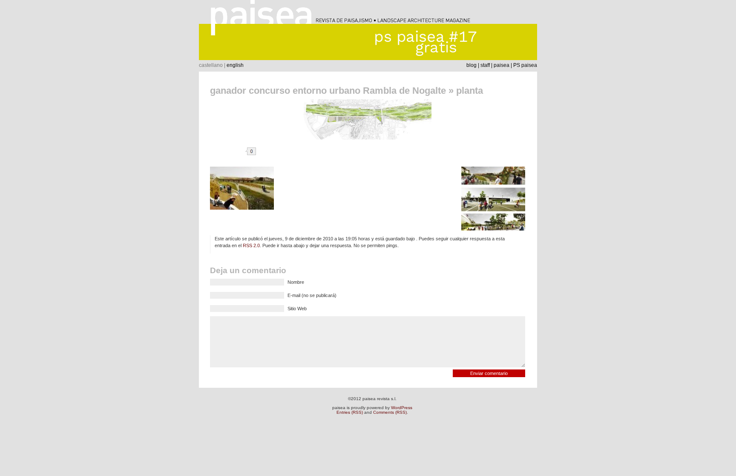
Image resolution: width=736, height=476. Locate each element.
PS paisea (525, 65)
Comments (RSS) (390, 412)
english (235, 65)
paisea (501, 65)
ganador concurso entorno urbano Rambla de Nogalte (328, 90)
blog (471, 65)
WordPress (401, 407)
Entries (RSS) (349, 412)
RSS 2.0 (251, 245)
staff (485, 65)
